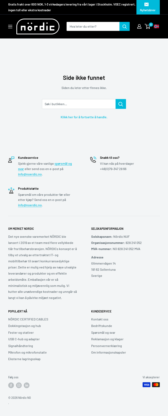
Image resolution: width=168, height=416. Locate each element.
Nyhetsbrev (148, 10)
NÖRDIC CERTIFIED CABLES (28, 319)
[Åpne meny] (10, 26)
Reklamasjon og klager (107, 339)
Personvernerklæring (106, 346)
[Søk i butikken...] (121, 104)
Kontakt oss (99, 319)
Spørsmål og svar (103, 332)
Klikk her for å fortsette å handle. (84, 117)
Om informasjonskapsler (108, 352)
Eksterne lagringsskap (24, 359)
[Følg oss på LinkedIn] (27, 385)
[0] (147, 26)
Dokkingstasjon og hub (24, 326)
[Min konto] (139, 26)
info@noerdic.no (30, 174)
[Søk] (124, 26)
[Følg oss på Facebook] (11, 385)
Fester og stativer (21, 332)
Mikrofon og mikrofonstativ (27, 352)
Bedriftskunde (101, 326)
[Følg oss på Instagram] (19, 385)
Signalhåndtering (20, 346)
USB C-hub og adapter (24, 339)
